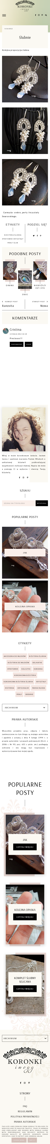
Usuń (28, 344)
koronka (38, 669)
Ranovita (8, 306)
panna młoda (38, 688)
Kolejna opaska (25, 606)
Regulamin (25, 1111)
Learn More (19, 1140)
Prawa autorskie (25, 1121)
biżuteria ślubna (12, 235)
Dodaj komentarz (38, 361)
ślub (16, 243)
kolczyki (26, 669)
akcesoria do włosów (15, 656)
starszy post (39, 301)
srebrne (29, 694)
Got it (32, 1140)
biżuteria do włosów (18, 662)
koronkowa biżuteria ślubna (18, 681)
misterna (9, 688)
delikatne (37, 662)
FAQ (25, 1106)
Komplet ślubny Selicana (25, 979)
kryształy (18, 239)
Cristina (16, 329)
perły (10, 243)
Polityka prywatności (25, 1116)
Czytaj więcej (25, 847)
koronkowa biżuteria (25, 675)
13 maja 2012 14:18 (18, 334)
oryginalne (23, 688)
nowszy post (11, 301)
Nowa (44, 306)
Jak (25, 552)
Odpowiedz (16, 344)
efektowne (7, 239)
